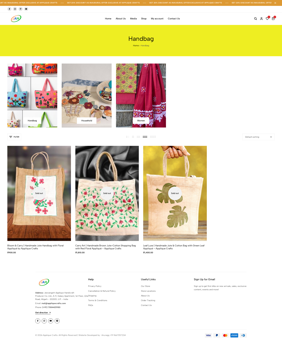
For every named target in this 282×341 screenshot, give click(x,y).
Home (108, 18)
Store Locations (148, 291)
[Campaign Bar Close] (276, 3)
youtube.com (26, 9)
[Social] (37, 320)
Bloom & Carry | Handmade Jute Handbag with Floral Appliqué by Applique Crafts (35, 247)
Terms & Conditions (97, 300)
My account (157, 18)
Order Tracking (148, 300)
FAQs (90, 305)
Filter (16, 137)
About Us (121, 18)
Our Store (145, 286)
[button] (267, 19)
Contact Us (174, 18)
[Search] (255, 19)
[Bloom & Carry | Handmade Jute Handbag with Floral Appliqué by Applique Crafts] (39, 193)
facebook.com (9, 9)
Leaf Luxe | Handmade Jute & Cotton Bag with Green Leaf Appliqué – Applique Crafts (173, 247)
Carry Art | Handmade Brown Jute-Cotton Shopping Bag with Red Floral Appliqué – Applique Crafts (105, 247)
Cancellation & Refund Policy (102, 291)
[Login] (261, 19)
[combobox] (258, 137)
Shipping (92, 295)
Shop (144, 18)
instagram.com (15, 9)
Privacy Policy (94, 286)
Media (133, 18)
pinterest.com (21, 9)
